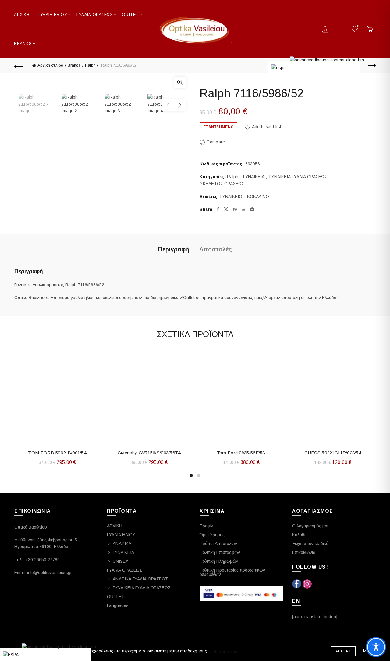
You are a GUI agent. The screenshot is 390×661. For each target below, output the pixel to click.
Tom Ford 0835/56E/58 (241, 452)
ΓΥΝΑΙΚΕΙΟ (231, 196)
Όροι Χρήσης (212, 534)
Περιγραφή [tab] (173, 249)
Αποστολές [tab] (215, 249)
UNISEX (120, 561)
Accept (343, 651)
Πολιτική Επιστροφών (220, 552)
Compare (216, 141)
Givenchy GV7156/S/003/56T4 (149, 452)
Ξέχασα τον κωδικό (310, 543)
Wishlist (358, 26)
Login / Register (325, 29)
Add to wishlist (266, 126)
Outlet (130, 14)
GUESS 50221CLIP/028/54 (332, 452)
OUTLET (115, 596)
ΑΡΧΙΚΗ (21, 14)
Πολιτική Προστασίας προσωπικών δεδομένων (232, 572)
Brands (74, 65)
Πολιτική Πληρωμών (219, 561)
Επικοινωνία (303, 552)
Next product (371, 66)
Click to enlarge (180, 82)
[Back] (19, 66)
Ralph (90, 65)
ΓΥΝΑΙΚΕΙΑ (253, 176)
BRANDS (23, 43)
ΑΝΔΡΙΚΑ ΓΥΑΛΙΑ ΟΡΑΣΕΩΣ (140, 578)
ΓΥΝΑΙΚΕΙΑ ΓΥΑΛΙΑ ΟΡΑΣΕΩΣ (298, 176)
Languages (118, 605)
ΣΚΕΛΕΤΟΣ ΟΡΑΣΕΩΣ (222, 183)
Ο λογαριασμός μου (311, 525)
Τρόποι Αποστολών (218, 543)
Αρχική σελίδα (50, 65)
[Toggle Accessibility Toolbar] (376, 647)
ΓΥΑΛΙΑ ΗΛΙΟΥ (52, 14)
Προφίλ (206, 525)
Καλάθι (298, 534)
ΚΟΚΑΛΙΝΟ (258, 196)
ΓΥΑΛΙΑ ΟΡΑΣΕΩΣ (94, 14)
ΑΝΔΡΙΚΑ (122, 543)
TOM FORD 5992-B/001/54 (57, 452)
